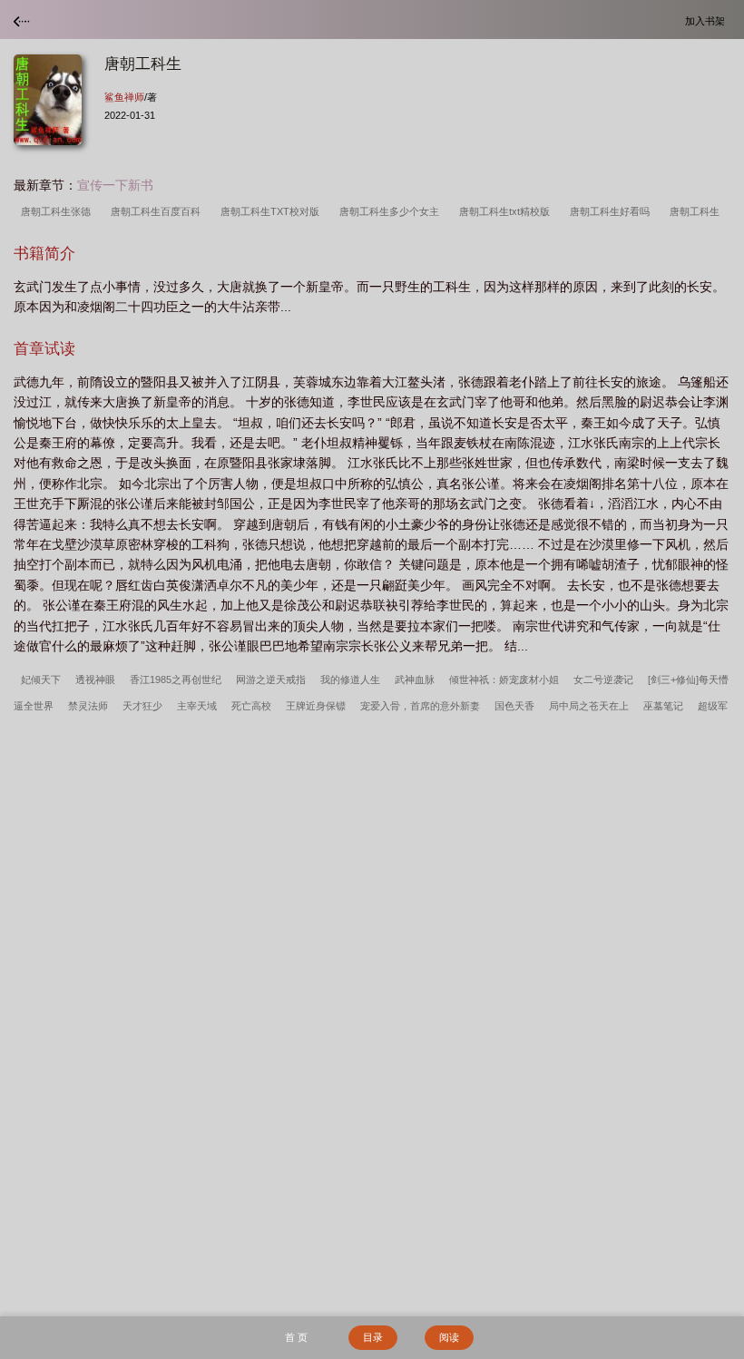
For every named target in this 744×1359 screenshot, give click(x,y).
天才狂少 (142, 705)
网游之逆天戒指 (271, 679)
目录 (373, 1337)
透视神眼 (95, 679)
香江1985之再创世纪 (175, 679)
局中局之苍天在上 (589, 705)
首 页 (296, 1337)
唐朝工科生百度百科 (158, 211)
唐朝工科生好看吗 (612, 211)
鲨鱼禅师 (124, 97)
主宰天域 (197, 705)
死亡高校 (251, 705)
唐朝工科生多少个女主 (392, 211)
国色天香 (514, 705)
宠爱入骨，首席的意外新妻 (420, 705)
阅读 (449, 1337)
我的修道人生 (350, 679)
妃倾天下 (41, 679)
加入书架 (707, 20)
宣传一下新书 (115, 185)
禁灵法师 (88, 705)
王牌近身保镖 (316, 705)
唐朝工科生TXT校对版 (272, 211)
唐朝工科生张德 (58, 211)
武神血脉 (415, 679)
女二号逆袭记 (603, 679)
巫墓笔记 (663, 705)
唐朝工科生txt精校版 (507, 211)
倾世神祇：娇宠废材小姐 (504, 679)
